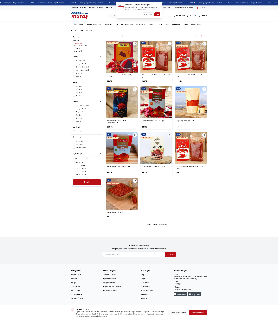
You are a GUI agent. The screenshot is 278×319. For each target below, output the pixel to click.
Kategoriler (91, 7)
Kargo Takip (109, 7)
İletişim (143, 279)
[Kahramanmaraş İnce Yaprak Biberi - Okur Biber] (191, 148)
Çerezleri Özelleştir (178, 313)
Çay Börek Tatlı (127, 24)
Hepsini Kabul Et (198, 313)
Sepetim (144, 294)
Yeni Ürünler (145, 283)
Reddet (120, 314)
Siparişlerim (75, 7)
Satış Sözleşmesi (109, 283)
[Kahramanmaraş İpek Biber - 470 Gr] (122, 148)
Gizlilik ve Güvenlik (110, 290)
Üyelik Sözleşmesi (109, 279)
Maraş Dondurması (94, 24)
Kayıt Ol (170, 254)
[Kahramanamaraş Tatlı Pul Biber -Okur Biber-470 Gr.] (191, 57)
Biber (186, 24)
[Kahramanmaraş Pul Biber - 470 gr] (156, 102)
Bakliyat (152, 24)
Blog (142, 275)
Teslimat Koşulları (109, 275)
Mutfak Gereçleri (77, 294)
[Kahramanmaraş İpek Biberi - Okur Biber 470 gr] (156, 57)
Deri (167, 24)
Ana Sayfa (74, 30)
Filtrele (87, 182)
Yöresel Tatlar (78, 24)
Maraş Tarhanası (111, 24)
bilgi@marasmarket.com (182, 289)
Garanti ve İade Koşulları (112, 286)
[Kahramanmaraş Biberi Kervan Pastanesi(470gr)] (122, 102)
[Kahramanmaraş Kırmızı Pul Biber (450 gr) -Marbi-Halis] (122, 57)
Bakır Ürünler (75, 290)
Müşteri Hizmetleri (147, 290)
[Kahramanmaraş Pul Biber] (122, 194)
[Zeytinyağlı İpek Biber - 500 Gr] (191, 102)
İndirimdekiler (145, 286)
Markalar (83, 7)
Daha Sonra (147, 14)
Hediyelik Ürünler (77, 298)
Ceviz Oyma (140, 24)
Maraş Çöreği (196, 24)
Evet (157, 14)
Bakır (160, 24)
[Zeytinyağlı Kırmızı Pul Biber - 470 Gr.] (156, 148)
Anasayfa (100, 7)
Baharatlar (176, 24)
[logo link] (79, 16)
